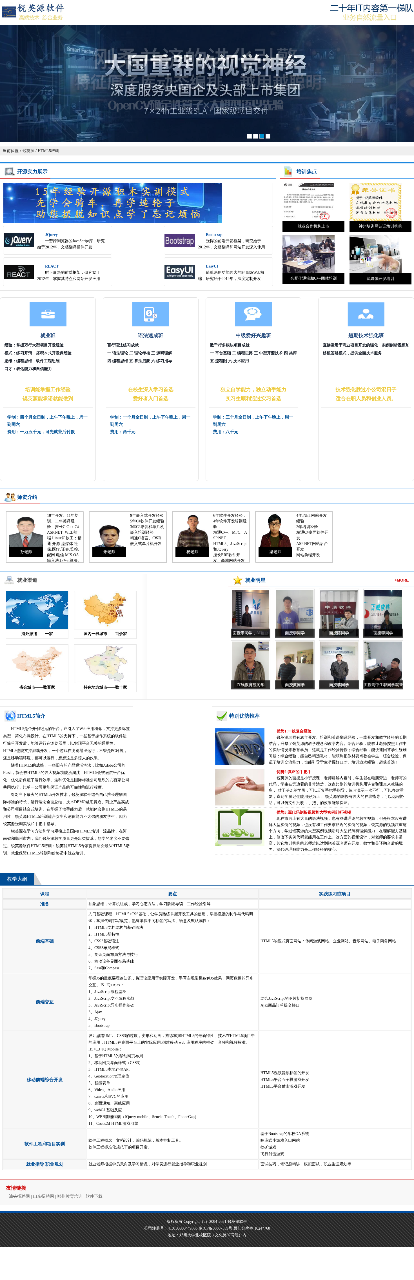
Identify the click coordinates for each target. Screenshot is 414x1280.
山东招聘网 (43, 1196)
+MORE (402, 580)
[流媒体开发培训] (376, 272)
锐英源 (28, 151)
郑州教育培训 (70, 1196)
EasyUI (212, 266)
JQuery (51, 235)
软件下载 (94, 1196)
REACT (52, 266)
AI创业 (262, 633)
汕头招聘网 (19, 1196)
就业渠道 (27, 580)
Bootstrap (214, 235)
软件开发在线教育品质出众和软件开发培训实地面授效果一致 (207, 84)
